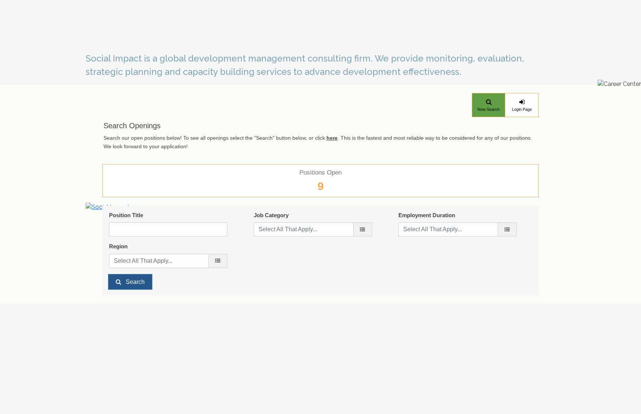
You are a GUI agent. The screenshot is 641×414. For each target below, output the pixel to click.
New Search (488, 109)
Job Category (271, 215)
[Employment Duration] (507, 229)
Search (135, 282)
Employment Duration (426, 215)
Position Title (126, 215)
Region (118, 246)
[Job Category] (362, 229)
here (332, 138)
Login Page (522, 109)
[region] (217, 261)
